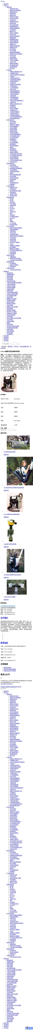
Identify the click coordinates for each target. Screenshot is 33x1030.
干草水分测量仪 (14, 60)
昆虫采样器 (13, 165)
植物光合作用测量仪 (15, 10)
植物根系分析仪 (14, 21)
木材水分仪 (13, 62)
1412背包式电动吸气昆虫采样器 (12, 574)
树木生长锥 (13, 34)
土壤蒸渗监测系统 (15, 115)
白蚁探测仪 (13, 179)
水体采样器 (13, 240)
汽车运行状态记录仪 (15, 269)
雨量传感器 (10, 290)
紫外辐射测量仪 (14, 145)
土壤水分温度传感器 (12, 294)
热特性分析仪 (13, 195)
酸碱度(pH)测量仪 (14, 248)
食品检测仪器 (10, 261)
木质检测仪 (13, 29)
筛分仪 (12, 210)
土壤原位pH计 (13, 110)
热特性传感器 (10, 331)
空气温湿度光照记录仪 (16, 155)
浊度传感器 (10, 329)
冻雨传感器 (10, 316)
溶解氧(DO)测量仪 (15, 245)
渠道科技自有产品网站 (10, 670)
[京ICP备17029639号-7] (7, 684)
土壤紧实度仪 (13, 86)
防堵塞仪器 (13, 252)
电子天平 (12, 218)
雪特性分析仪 (13, 131)
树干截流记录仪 (14, 65)
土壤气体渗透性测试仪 (16, 116)
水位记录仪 (13, 232)
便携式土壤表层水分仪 (16, 103)
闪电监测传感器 (11, 315)
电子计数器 (13, 50)
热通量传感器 (10, 274)
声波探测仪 (13, 192)
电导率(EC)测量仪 (15, 242)
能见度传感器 (10, 302)
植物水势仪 (13, 15)
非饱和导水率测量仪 (15, 84)
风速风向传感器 (11, 300)
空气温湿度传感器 (12, 295)
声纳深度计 (13, 231)
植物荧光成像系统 (15, 45)
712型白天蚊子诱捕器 (9, 596)
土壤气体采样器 (14, 94)
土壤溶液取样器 (14, 97)
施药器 (12, 181)
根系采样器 (13, 23)
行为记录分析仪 (14, 166)
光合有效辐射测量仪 (15, 134)
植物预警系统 (13, 66)
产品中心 (6, 5)
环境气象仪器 (10, 120)
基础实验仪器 (10, 197)
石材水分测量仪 (14, 108)
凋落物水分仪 (13, 47)
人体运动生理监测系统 (16, 260)
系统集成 (6, 271)
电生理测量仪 (13, 170)
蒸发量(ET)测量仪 (14, 124)
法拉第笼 (12, 215)
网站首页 (6, 4)
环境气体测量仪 (14, 126)
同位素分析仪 (13, 161)
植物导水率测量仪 (15, 36)
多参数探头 (10, 334)
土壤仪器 (9, 70)
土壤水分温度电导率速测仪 (17, 74)
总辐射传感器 (10, 289)
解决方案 (6, 335)
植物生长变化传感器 (12, 306)
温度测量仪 (13, 149)
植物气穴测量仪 (14, 33)
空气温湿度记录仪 (15, 136)
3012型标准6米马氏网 (9, 451)
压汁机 (12, 207)
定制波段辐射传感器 (12, 327)
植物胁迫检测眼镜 (15, 52)
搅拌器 (12, 199)
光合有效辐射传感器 (12, 292)
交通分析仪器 (10, 268)
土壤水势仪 (13, 83)
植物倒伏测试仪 (14, 42)
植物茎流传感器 (11, 303)
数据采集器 (10, 273)
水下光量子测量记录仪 (16, 250)
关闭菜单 (3, 686)
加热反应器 (13, 205)
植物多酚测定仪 (14, 26)
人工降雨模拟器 (14, 87)
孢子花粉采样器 (14, 25)
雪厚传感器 (10, 276)
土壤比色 (12, 76)
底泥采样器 (13, 239)
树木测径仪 (13, 49)
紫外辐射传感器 (11, 281)
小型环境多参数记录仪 (16, 160)
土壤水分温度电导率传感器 (14, 282)
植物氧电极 (13, 37)
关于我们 (6, 340)
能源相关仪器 (13, 187)
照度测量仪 (13, 144)
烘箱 (11, 219)
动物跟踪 (12, 184)
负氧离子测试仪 (14, 152)
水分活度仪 (13, 203)
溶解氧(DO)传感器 (12, 313)
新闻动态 (6, 339)
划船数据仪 (13, 257)
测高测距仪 (13, 13)
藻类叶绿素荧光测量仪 (16, 228)
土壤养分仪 (13, 102)
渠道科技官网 (7, 667)
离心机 (12, 200)
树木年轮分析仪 (14, 18)
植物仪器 (9, 7)
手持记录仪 (13, 189)
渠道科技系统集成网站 (10, 669)
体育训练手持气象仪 (15, 258)
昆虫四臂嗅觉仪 (14, 182)
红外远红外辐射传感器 (13, 326)
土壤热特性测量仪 (15, 112)
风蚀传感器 (10, 297)
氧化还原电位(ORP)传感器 (14, 318)
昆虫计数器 (13, 176)
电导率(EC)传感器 (11, 311)
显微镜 (12, 221)
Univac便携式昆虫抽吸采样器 (11, 514)
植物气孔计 (13, 31)
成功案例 (6, 337)
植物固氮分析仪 (14, 39)
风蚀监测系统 (13, 129)
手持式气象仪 (13, 150)
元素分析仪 (13, 211)
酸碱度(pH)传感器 (11, 298)
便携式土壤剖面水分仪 (16, 71)
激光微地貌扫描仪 (15, 118)
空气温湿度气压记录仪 (16, 153)
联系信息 (4, 643)
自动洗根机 (13, 57)
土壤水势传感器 (11, 284)
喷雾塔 (12, 173)
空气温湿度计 (13, 141)
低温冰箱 (12, 202)
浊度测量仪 (13, 253)
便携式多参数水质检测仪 (16, 236)
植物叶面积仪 (13, 12)
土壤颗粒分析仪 (14, 73)
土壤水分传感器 (11, 286)
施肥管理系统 (13, 58)
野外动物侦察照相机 (15, 174)
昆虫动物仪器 (10, 163)
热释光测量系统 (14, 41)
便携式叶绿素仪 (14, 16)
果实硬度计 (13, 266)
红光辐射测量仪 (14, 142)
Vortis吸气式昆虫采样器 (10, 544)
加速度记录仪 (13, 194)
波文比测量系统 (14, 157)
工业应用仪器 (10, 186)
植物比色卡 (13, 44)
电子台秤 (12, 208)
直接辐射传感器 (11, 310)
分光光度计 (13, 237)
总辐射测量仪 (13, 128)
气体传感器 (10, 279)
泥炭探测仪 (13, 107)
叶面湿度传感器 (11, 287)
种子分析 (12, 68)
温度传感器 (10, 277)
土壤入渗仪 (13, 89)
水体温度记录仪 (14, 234)
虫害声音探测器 (14, 178)
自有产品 (18, 686)
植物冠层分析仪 (14, 8)
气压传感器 (10, 305)
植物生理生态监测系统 (16, 54)
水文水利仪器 (10, 226)
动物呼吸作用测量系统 (16, 168)
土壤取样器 (13, 95)
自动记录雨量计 (14, 137)
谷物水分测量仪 (14, 265)
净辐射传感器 (10, 321)
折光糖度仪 (13, 263)
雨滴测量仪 (13, 139)
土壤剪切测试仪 (14, 81)
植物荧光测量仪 (14, 63)
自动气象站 (13, 121)
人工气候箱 (13, 223)
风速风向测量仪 (14, 132)
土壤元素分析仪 (14, 113)
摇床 (11, 213)
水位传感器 (10, 319)
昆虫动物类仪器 (24, 346)
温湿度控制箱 (13, 224)
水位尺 (12, 244)
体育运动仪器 (10, 255)
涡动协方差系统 (14, 158)
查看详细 (6, 454)
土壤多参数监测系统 (15, 79)
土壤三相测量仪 (14, 99)
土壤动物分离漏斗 (15, 171)
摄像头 (8, 323)
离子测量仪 (13, 247)
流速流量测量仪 (14, 229)
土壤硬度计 (13, 105)
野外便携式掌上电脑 (15, 190)
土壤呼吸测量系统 (15, 92)
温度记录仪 (13, 123)
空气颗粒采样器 (14, 216)
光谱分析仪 (13, 20)
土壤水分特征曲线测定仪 (16, 100)
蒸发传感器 (10, 308)
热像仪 (12, 147)
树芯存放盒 (13, 55)
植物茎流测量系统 (15, 28)
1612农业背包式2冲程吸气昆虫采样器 (14, 487)
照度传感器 (10, 324)
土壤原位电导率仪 (15, 78)
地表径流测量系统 (15, 91)
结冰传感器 (10, 332)
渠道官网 (8, 686)
